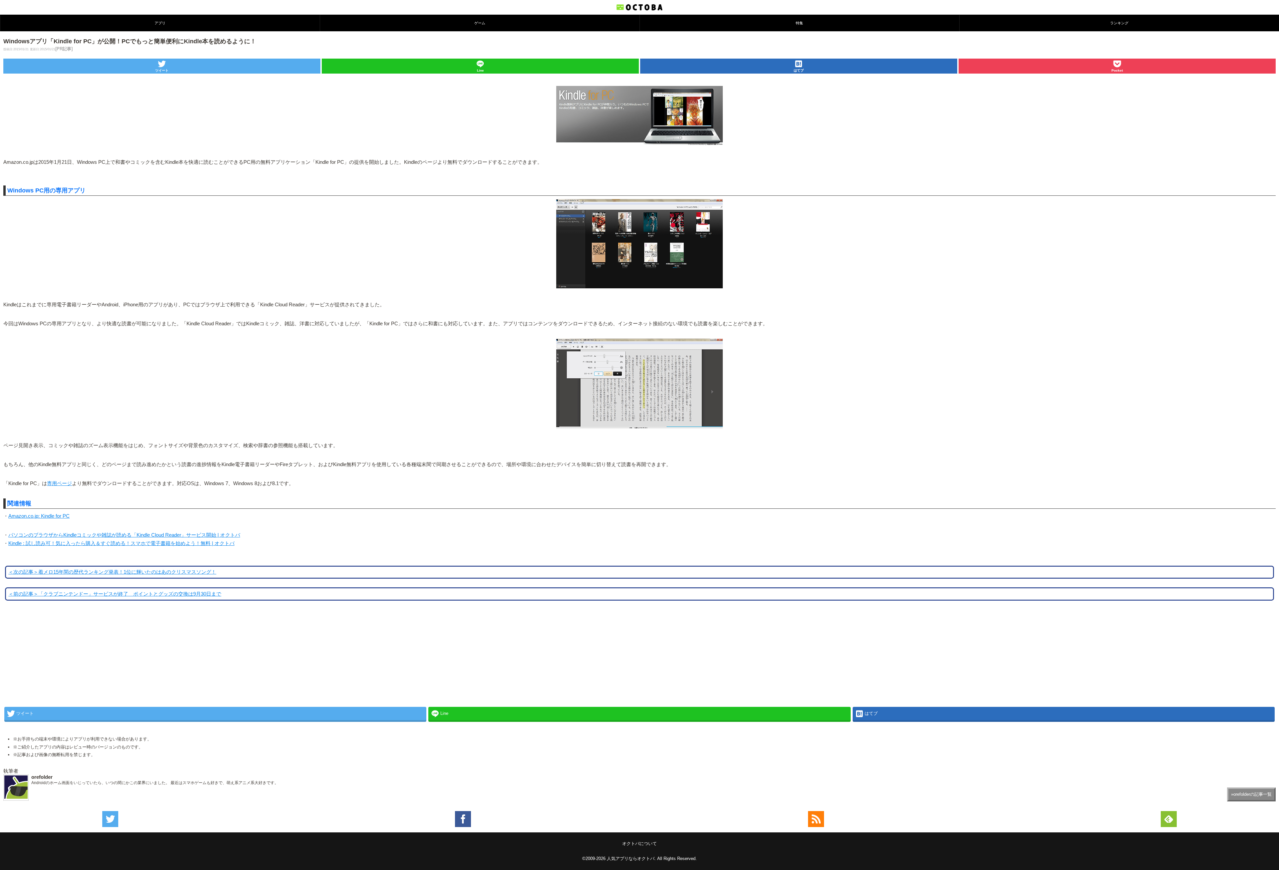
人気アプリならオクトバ (630, 858)
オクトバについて (639, 843)
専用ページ (59, 483)
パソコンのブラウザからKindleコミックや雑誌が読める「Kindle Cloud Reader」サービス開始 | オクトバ (124, 535)
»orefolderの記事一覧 (1251, 794)
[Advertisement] (53, 659)
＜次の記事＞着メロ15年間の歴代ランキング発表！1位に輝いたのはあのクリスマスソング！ (112, 572)
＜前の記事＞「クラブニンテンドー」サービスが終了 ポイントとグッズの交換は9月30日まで (114, 594)
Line (480, 70)
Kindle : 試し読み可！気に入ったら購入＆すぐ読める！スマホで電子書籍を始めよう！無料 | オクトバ (121, 543)
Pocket (1117, 70)
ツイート (162, 70)
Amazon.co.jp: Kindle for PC (39, 516)
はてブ (799, 70)
